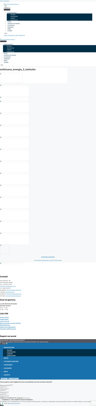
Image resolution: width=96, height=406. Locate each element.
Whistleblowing (5, 325)
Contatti (10, 30)
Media (9, 29)
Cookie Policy (4, 319)
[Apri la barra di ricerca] (6, 6)
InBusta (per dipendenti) (8, 327)
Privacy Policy (4, 317)
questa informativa (14, 403)
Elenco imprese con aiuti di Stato (10, 323)
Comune (2, 392)
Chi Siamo (12, 14)
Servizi (9, 21)
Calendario (11, 27)
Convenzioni (11, 25)
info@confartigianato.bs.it (8, 286)
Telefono (2, 396)
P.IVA (1, 387)
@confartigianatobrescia (13, 290)
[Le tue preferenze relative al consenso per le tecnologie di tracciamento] (2, 403)
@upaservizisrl (10, 292)
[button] (9, 35)
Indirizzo (2, 389)
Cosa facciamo (14, 16)
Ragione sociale (4, 385)
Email (1, 394)
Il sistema (12, 18)
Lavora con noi (14, 19)
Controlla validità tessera (8, 329)
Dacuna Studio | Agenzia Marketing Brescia (12, 340)
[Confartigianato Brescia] (7, 39)
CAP (1, 390)
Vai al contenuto (4, 1)
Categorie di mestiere (14, 23)
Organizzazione (12, 12)
